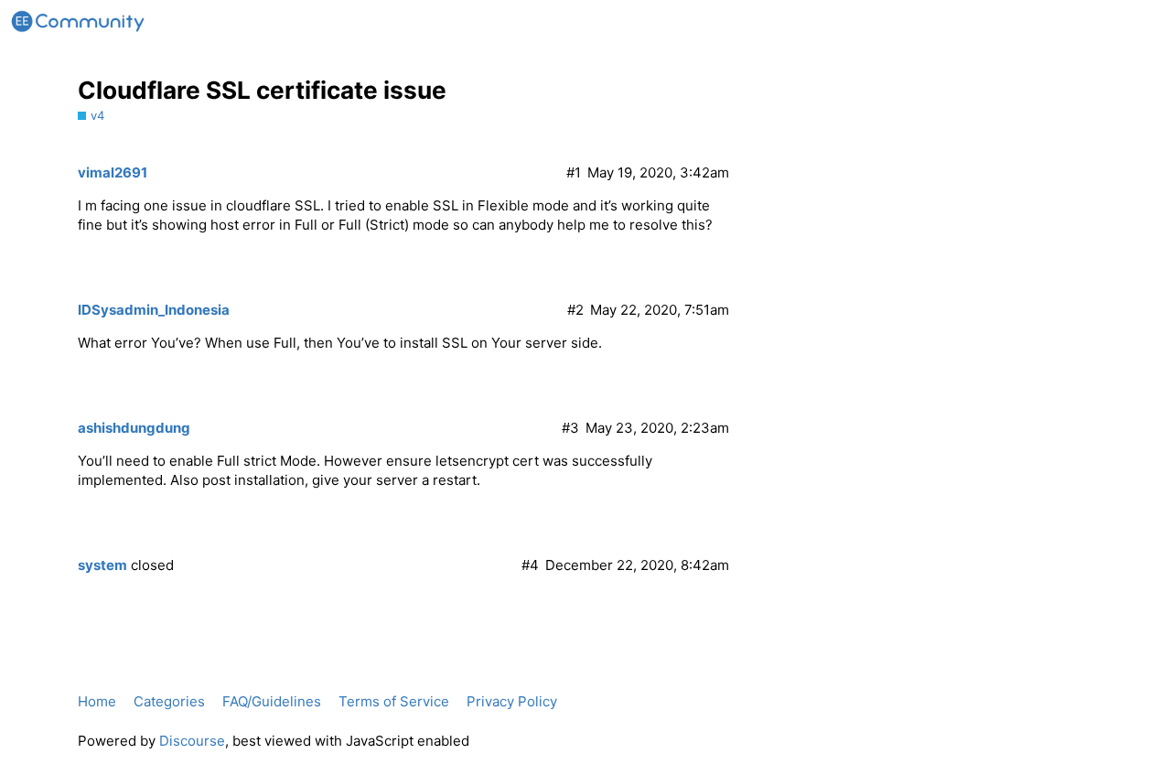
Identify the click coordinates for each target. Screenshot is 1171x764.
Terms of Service (393, 701)
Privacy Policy (512, 701)
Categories (169, 701)
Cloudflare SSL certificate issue (262, 90)
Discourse (192, 740)
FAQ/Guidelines (271, 701)
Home (97, 701)
